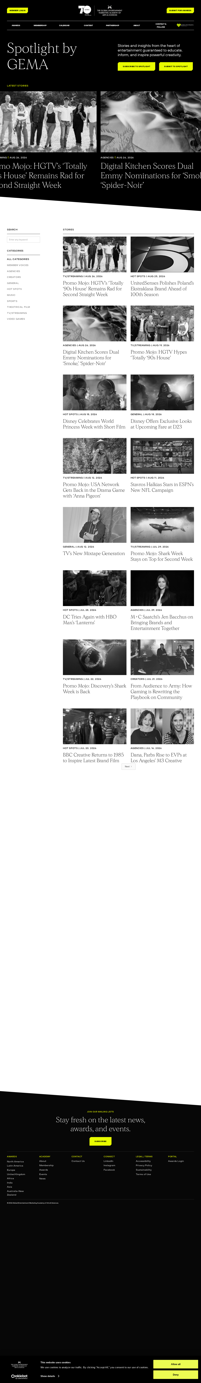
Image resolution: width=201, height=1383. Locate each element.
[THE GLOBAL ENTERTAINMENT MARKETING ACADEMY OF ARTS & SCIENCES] (100, 11)
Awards (43, 1169)
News (42, 1178)
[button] (16, 25)
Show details (48, 1376)
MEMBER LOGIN (17, 10)
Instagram (109, 1165)
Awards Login (176, 1161)
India (10, 1182)
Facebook (109, 1169)
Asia (9, 1186)
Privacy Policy (144, 1165)
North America (15, 1161)
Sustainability (144, 1169)
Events (43, 1174)
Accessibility (143, 1161)
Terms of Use (143, 1174)
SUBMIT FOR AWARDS (180, 10)
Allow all (176, 1364)
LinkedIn (108, 1161)
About (42, 1161)
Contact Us (78, 1161)
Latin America (15, 1165)
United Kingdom (16, 1174)
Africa (10, 1178)
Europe (11, 1170)
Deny (176, 1374)
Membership (46, 1165)
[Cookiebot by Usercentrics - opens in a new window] (19, 1376)
